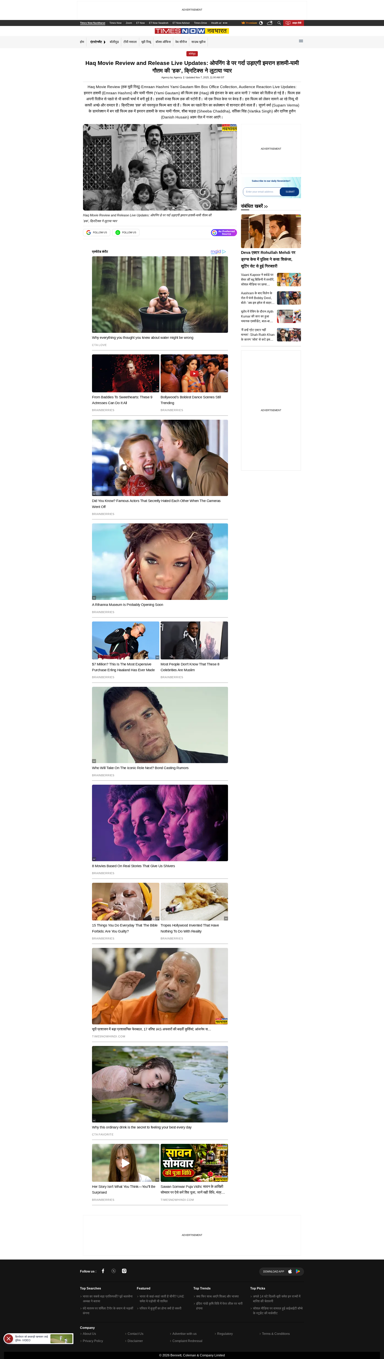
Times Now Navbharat (92, 23)
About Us (89, 1333)
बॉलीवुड (114, 42)
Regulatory (225, 1333)
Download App (273, 1271)
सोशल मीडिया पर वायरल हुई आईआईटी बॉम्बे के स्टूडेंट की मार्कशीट (278, 1311)
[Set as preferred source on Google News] (224, 232)
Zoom (129, 23)
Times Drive (200, 23)
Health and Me (219, 23)
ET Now (140, 23)
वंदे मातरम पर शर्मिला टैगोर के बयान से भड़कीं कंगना (108, 1311)
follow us (100, 232)
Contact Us (135, 1333)
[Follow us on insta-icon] (124, 1271)
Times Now (115, 23)
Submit (290, 191)
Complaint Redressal (187, 1341)
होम (82, 42)
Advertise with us (184, 1333)
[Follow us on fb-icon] (103, 1271)
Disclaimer (135, 1341)
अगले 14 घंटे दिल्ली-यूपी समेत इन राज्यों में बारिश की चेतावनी (276, 1299)
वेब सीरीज (181, 42)
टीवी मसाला (130, 42)
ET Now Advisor (181, 23)
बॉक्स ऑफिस (163, 42)
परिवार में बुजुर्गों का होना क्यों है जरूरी (160, 1308)
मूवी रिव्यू (146, 42)
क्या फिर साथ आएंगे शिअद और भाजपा (217, 1296)
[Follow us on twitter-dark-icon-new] (114, 1271)
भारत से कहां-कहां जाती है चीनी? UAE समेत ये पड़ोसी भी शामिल (162, 1299)
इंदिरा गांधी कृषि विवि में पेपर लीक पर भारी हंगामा (219, 1306)
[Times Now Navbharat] (192, 31)
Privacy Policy (93, 1341)
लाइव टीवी (296, 23)
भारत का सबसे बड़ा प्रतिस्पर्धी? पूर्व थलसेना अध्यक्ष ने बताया (108, 1299)
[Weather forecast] (270, 23)
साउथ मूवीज (198, 42)
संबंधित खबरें (252, 206)
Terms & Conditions (276, 1333)
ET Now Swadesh (158, 23)
